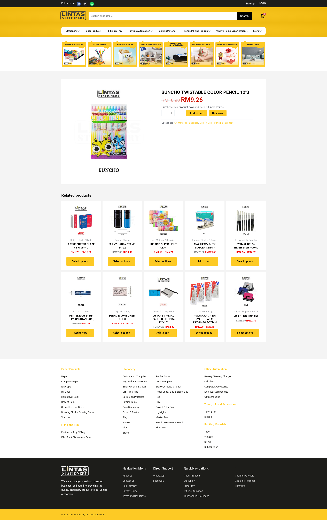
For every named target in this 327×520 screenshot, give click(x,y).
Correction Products (133, 397)
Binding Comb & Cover (134, 386)
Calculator (209, 381)
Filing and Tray (70, 425)
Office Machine (212, 397)
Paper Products (70, 369)
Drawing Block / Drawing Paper (77, 412)
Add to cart (197, 113)
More (256, 31)
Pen (158, 397)
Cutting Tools (130, 402)
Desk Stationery (131, 407)
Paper (64, 376)
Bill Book (65, 391)
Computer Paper (70, 381)
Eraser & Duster (131, 412)
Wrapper (208, 436)
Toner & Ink (210, 411)
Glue (125, 427)
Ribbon (208, 416)
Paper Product (92, 31)
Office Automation (140, 31)
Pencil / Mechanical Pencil (169, 422)
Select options (80, 261)
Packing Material (167, 31)
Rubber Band (211, 447)
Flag (125, 417)
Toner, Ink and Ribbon (196, 31)
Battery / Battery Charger (217, 376)
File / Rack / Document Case (76, 437)
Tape (206, 431)
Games (126, 422)
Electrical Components (216, 391)
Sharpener (161, 427)
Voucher (65, 417)
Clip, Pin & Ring (130, 391)
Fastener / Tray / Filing (73, 432)
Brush (126, 432)
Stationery (71, 31)
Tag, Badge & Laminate (135, 381)
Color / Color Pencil (210, 122)
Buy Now (217, 113)
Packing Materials (215, 424)
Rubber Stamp (163, 376)
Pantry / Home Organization (230, 31)
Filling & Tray (115, 31)
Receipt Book (68, 402)
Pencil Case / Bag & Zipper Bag (172, 391)
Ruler (158, 402)
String (207, 442)
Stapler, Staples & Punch (168, 386)
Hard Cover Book (70, 397)
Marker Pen (162, 417)
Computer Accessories (216, 386)
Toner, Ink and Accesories (220, 404)
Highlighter (161, 412)
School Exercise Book (72, 407)
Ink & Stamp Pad (164, 381)
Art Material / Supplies (186, 122)
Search (244, 16)
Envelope (66, 386)
